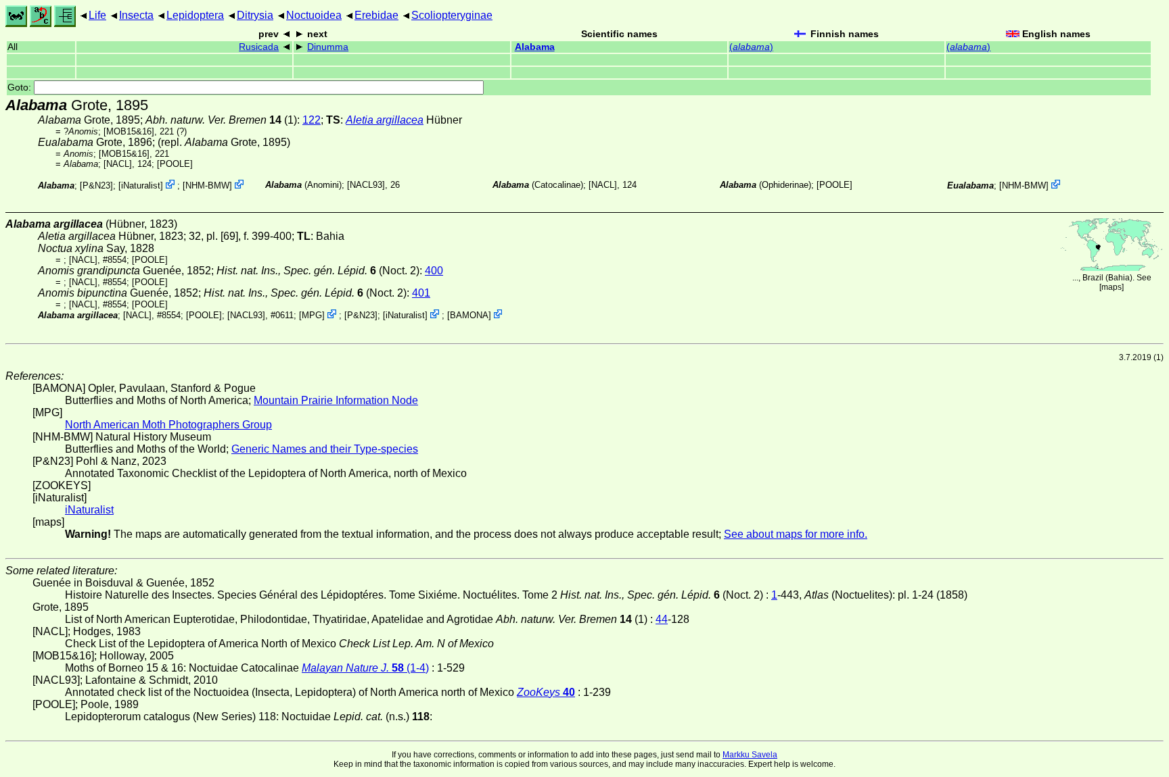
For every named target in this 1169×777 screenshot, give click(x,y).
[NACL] (118, 164)
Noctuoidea (314, 15)
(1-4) (365, 668)
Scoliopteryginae (451, 15)
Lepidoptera (195, 15)
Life (97, 15)
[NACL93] (366, 185)
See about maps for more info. (795, 534)
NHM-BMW (207, 185)
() (751, 47)
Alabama (535, 47)
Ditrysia (255, 15)
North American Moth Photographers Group (168, 424)
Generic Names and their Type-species (324, 449)
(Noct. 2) (317, 270)
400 (434, 270)
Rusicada (259, 47)
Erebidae (376, 15)
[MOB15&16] (129, 131)
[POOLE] (175, 164)
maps (1111, 287)
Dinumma (327, 47)
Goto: (20, 87)
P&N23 (96, 185)
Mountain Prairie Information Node (336, 400)
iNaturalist (140, 185)
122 (311, 120)
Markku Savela (750, 754)
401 (421, 293)
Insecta (136, 15)
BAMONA (469, 315)
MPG (312, 315)
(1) (221, 120)
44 (662, 619)
